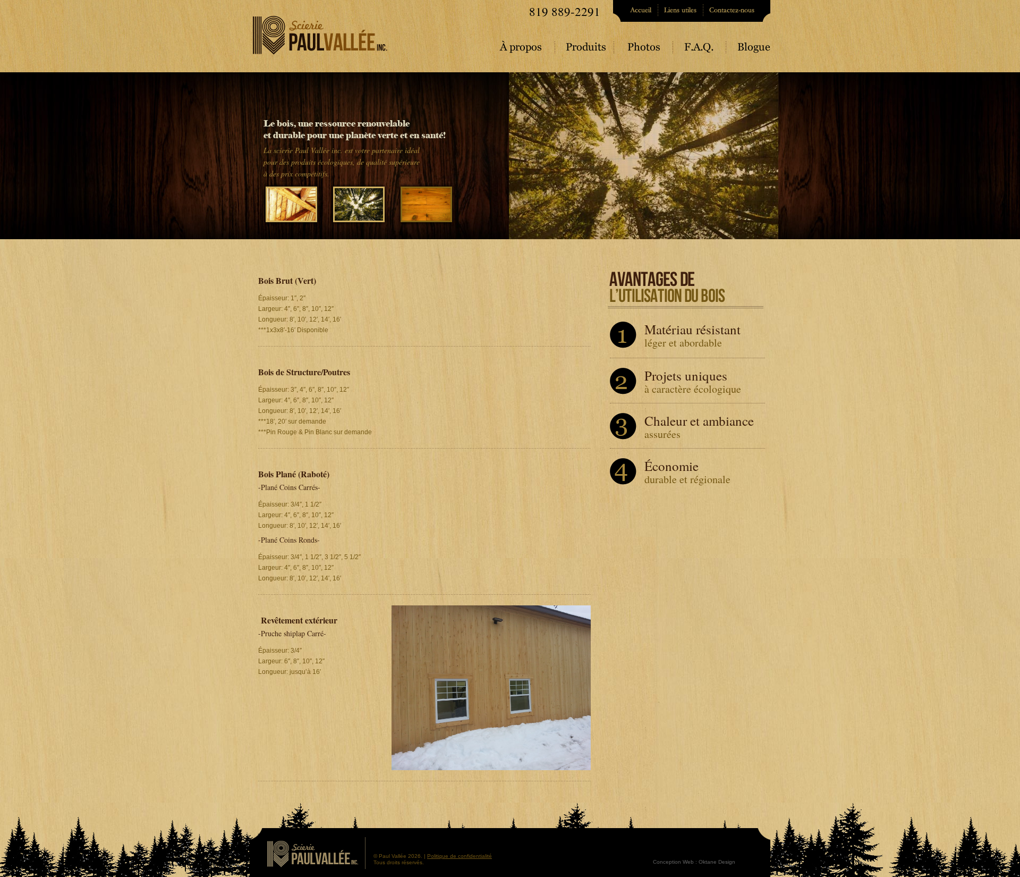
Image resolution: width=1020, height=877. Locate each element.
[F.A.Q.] (700, 50)
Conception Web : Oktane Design (694, 862)
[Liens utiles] (681, 11)
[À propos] (527, 50)
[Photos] (644, 50)
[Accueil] (636, 11)
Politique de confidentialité (459, 856)
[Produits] (585, 50)
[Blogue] (748, 50)
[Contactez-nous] (737, 11)
